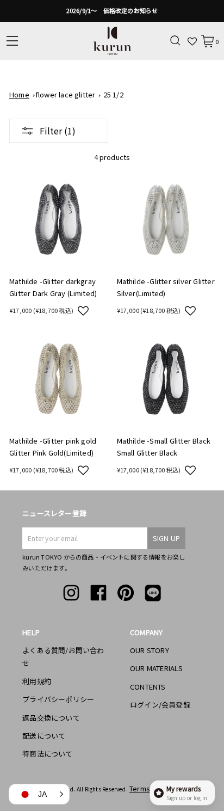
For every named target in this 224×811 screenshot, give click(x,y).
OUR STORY (149, 650)
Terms (139, 788)
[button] (83, 310)
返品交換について (51, 717)
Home (19, 94)
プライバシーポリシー (58, 699)
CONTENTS (148, 686)
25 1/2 (113, 94)
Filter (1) (58, 130)
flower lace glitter (65, 94)
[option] (112, 10)
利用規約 (36, 681)
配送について (43, 735)
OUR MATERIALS (156, 668)
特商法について (47, 753)
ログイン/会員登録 (160, 704)
